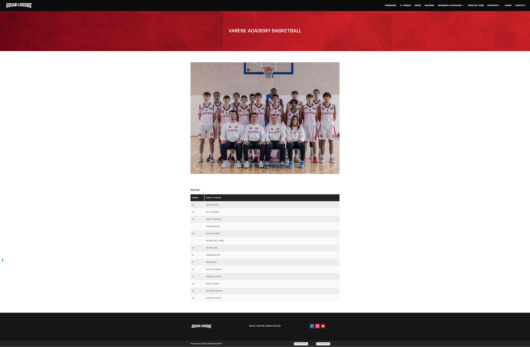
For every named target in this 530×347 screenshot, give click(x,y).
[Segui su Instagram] (317, 326)
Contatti (520, 6)
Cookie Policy (324, 344)
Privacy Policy (302, 344)
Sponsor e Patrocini (450, 6)
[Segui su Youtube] (323, 326)
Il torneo (405, 6)
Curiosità (493, 6)
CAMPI (508, 6)
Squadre (429, 6)
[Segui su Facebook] (312, 326)
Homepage (390, 6)
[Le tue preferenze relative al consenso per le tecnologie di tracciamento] (2, 260)
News (418, 6)
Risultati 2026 (476, 6)
